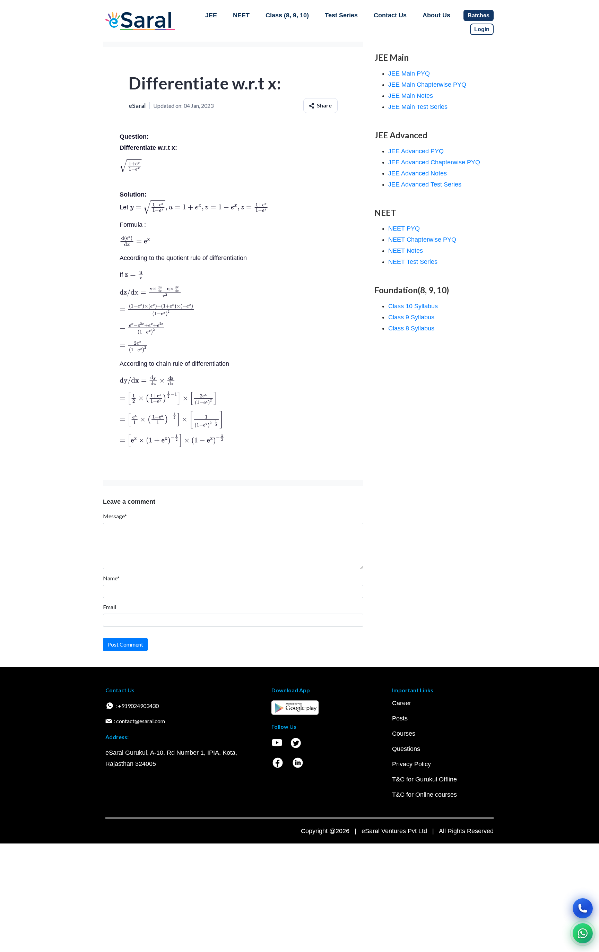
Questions (406, 748)
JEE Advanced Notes (417, 173)
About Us (436, 15)
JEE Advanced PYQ (416, 151)
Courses (403, 733)
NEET (241, 15)
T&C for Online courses (424, 794)
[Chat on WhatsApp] (583, 933)
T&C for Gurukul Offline (424, 779)
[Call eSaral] (583, 908)
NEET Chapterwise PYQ (422, 239)
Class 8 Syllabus (411, 328)
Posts (400, 718)
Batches (478, 15)
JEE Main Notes (410, 95)
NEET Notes (405, 250)
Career (401, 703)
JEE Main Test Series (418, 106)
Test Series (341, 15)
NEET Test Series (412, 261)
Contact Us (390, 15)
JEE (211, 15)
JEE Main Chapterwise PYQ (427, 84)
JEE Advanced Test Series (424, 184)
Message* (115, 516)
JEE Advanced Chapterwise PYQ (434, 162)
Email (109, 607)
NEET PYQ (404, 228)
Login (481, 29)
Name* (111, 578)
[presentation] (130, 166)
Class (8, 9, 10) (287, 15)
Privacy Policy (411, 764)
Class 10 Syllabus (413, 306)
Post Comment (125, 644)
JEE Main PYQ (409, 73)
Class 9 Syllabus (411, 317)
